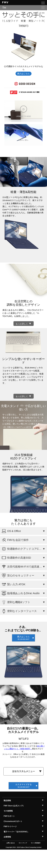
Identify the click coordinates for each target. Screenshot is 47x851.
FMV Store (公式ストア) (13, 806)
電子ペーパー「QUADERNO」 (16, 832)
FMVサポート (9, 816)
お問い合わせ (11, 843)
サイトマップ (23, 843)
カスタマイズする (23, 785)
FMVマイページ (10, 826)
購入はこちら (23, 73)
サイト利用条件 (35, 843)
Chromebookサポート (13, 821)
